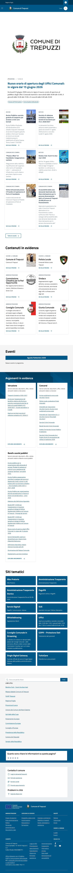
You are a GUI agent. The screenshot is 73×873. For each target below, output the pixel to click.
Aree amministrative (12, 820)
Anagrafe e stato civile (28, 818)
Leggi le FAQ (33, 844)
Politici (8, 823)
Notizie (56, 818)
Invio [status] (63, 680)
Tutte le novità (12, 236)
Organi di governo (11, 818)
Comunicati (57, 820)
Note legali (45, 853)
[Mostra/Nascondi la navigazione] (2, 8)
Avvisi (55, 823)
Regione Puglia (9, 2)
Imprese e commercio (44, 818)
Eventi (56, 835)
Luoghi (56, 833)
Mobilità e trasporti (43, 820)
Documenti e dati (11, 830)
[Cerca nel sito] (65, 8)
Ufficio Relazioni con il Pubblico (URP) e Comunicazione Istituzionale (16, 857)
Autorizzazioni (26, 820)
